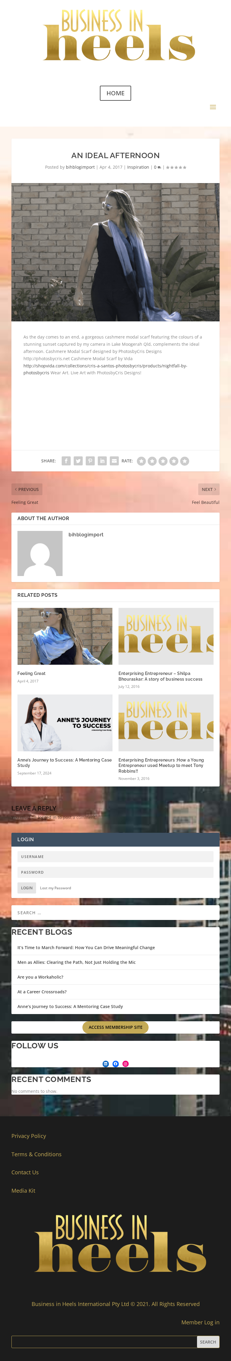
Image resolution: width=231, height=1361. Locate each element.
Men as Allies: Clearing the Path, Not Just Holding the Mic (76, 962)
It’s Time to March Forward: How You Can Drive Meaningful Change (86, 947)
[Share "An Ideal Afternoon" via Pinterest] (90, 461)
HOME (115, 93)
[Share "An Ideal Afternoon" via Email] (114, 461)
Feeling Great (31, 673)
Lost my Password (55, 887)
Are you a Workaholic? (40, 977)
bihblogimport (80, 167)
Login (26, 887)
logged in (47, 817)
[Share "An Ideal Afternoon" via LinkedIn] (102, 461)
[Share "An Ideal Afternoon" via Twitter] (78, 461)
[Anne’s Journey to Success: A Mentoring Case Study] (64, 722)
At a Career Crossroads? (41, 992)
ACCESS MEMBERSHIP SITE (116, 1027)
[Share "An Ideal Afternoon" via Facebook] (66, 461)
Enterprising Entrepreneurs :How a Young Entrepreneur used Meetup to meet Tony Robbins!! (161, 765)
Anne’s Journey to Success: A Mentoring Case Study (70, 1006)
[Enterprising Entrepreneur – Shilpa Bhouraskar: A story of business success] (166, 636)
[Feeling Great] (64, 636)
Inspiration (138, 167)
